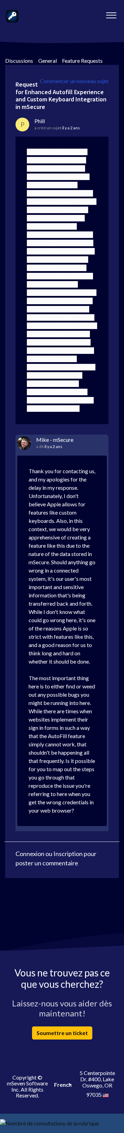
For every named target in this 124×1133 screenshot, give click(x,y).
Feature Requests (82, 60)
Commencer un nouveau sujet (74, 81)
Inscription (68, 853)
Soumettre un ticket (62, 1033)
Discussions (19, 60)
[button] (111, 13)
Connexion (30, 853)
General (47, 60)
